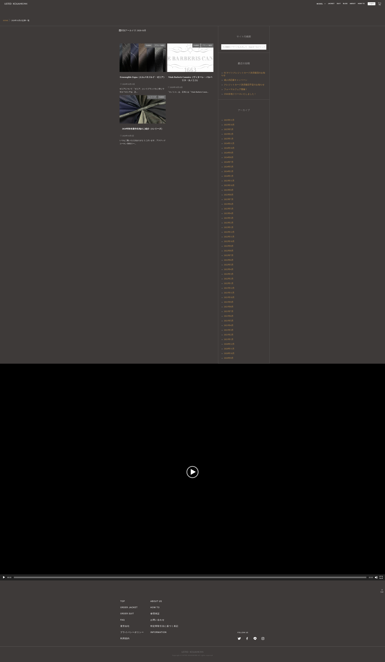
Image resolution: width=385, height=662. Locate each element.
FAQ (122, 620)
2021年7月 (228, 311)
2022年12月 (229, 232)
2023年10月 (229, 185)
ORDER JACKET (129, 607)
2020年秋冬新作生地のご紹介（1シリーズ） (142, 129)
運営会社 (125, 626)
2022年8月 (228, 251)
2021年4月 (228, 325)
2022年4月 (228, 269)
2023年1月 (228, 227)
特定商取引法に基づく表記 (164, 626)
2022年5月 (228, 265)
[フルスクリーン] (381, 577)
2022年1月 (228, 283)
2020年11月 (229, 349)
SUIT (339, 4)
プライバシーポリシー (132, 632)
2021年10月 (229, 297)
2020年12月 (229, 344)
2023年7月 (228, 199)
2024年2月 (228, 171)
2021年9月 (228, 302)
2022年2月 (228, 279)
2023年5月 (228, 209)
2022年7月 (228, 255)
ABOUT (353, 4)
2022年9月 (228, 246)
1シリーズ (152, 97)
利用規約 (125, 638)
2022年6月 (228, 260)
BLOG (345, 4)
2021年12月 (229, 288)
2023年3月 (228, 218)
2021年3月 (228, 330)
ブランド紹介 (159, 45)
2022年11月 (229, 237)
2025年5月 (228, 129)
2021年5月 (228, 321)
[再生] (3, 577)
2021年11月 (229, 293)
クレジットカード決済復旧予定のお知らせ (244, 85)
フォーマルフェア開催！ (235, 89)
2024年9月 (228, 153)
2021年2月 (228, 335)
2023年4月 (228, 213)
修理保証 (155, 613)
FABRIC (149, 45)
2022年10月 (229, 241)
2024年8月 (228, 157)
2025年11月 (229, 120)
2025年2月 (228, 134)
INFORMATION (158, 632)
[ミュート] (376, 577)
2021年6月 (228, 316)
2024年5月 (228, 167)
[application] (192, 472)
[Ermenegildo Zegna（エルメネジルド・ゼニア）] (143, 58)
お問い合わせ (157, 620)
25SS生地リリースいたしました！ (240, 94)
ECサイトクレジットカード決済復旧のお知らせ (243, 74)
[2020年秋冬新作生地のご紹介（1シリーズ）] (143, 109)
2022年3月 (228, 274)
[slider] (190, 577)
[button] (192, 472)
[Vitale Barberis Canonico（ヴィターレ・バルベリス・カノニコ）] (190, 58)
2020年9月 (228, 358)
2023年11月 (229, 181)
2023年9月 (228, 190)
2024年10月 (229, 148)
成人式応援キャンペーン (235, 80)
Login (371, 4)
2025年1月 (228, 139)
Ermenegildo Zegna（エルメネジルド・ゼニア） (142, 77)
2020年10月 (229, 353)
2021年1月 (228, 339)
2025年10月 (229, 125)
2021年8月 (228, 307)
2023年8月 (228, 195)
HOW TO (361, 4)
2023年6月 (228, 204)
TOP (381, 592)
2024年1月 (228, 176)
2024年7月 (228, 162)
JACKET (331, 4)
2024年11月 (229, 143)
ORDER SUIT (127, 613)
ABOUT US (156, 601)
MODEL (320, 4)
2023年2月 (228, 223)
